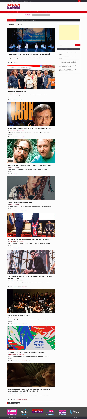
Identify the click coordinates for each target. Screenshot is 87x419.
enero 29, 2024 (17, 317)
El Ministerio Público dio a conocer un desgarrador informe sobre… (30, 20)
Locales (24, 360)
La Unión (10, 56)
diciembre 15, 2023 (21, 354)
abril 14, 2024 (17, 204)
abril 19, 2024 (17, 167)
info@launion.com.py (29, 1)
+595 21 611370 (19, 1)
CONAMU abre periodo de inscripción (19, 315)
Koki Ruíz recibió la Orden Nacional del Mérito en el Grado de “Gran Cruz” (29, 239)
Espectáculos (20, 136)
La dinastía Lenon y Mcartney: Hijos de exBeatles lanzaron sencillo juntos (29, 165)
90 (12, 403)
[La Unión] (43, 6)
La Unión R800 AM (12, 130)
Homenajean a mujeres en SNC (17, 91)
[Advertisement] (69, 32)
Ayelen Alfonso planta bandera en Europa (20, 202)
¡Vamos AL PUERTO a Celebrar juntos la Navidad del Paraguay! (26, 352)
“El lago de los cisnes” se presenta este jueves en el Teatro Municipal (29, 54)
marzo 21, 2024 (20, 241)
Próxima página (17, 403)
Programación (10, 14)
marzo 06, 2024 (20, 280)
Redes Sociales (19, 14)
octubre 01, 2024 (21, 130)
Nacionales (20, 99)
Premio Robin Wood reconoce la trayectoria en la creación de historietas (29, 128)
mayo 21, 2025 (17, 56)
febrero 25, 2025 (17, 93)
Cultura (16, 62)
